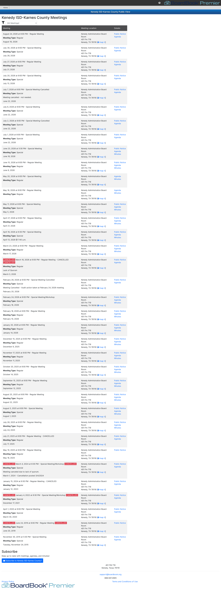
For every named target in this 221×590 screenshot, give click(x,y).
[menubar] (110, 3)
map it (102, 42)
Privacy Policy (8, 581)
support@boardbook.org (110, 574)
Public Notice (120, 34)
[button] (159, 3)
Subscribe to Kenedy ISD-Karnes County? (23, 560)
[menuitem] (159, 3)
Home (5, 7)
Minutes (117, 154)
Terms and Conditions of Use (125, 581)
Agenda (117, 36)
